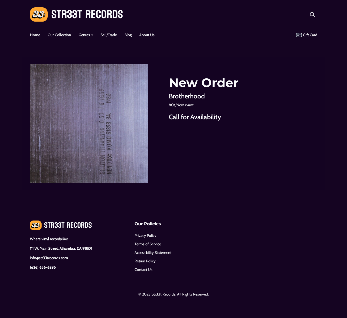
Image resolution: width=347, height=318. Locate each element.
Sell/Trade (109, 35)
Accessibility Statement (153, 252)
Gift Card (310, 35)
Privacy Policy (145, 235)
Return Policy (145, 261)
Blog (128, 35)
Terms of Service (148, 244)
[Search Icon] (312, 14)
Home (35, 35)
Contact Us (143, 269)
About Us (147, 35)
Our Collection (59, 35)
